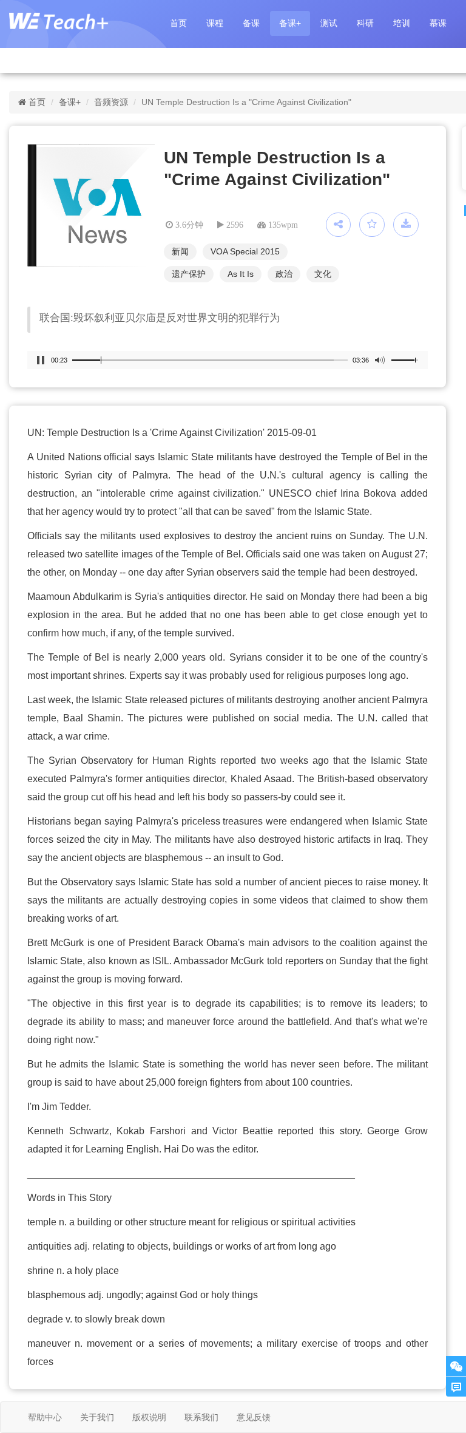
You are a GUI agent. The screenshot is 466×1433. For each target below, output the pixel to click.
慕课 (438, 23)
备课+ (290, 23)
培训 (401, 23)
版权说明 (149, 1417)
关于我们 (97, 1417)
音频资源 (111, 102)
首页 (178, 23)
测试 (328, 23)
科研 (365, 23)
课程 (214, 23)
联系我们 (201, 1417)
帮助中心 (45, 1417)
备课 (251, 23)
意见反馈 (254, 1417)
